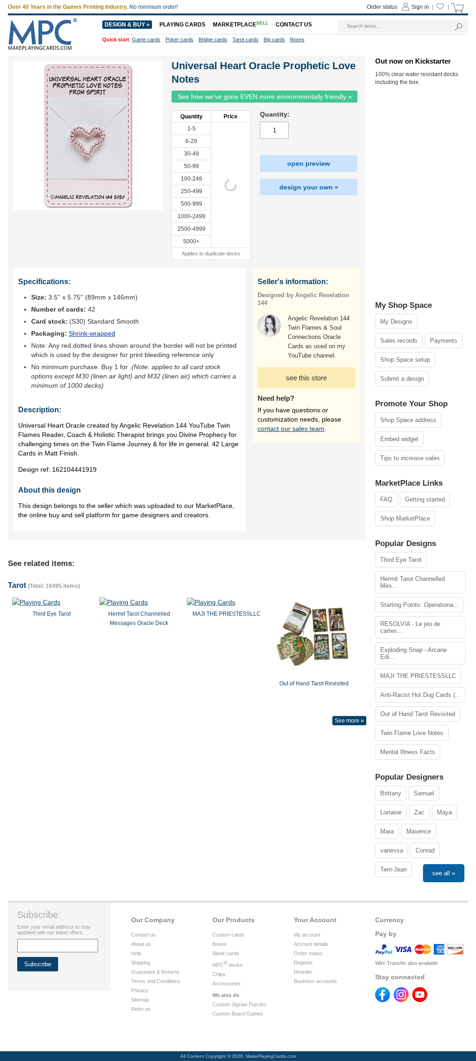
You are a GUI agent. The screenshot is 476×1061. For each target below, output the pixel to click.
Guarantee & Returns (155, 972)
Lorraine (391, 812)
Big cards (274, 39)
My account (307, 934)
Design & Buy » (127, 24)
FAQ (386, 499)
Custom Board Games (237, 1013)
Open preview (308, 163)
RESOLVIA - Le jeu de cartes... (410, 627)
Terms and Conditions (155, 981)
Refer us (141, 1009)
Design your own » (308, 187)
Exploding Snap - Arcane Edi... (413, 653)
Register (303, 962)
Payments (443, 340)
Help (136, 953)
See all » (443, 873)
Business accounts (315, 981)
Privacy (139, 990)
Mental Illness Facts (407, 752)
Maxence (418, 831)
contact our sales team (291, 428)
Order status (308, 953)
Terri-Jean (393, 869)
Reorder (303, 972)
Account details (311, 944)
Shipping (140, 962)
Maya (444, 812)
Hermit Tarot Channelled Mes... (412, 582)
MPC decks (227, 965)
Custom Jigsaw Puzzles (239, 1004)
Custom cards (228, 934)
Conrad (425, 850)
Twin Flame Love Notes (411, 732)
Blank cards (225, 953)
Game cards (146, 39)
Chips (218, 974)
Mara (387, 831)
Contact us (143, 934)
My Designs (396, 321)
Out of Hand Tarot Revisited (417, 713)
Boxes (219, 944)
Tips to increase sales (410, 458)
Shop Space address (408, 420)
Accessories (226, 983)
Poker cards (179, 39)
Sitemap (140, 999)
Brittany (390, 793)
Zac (419, 812)
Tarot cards (245, 39)
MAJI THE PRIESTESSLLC (418, 675)
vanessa (391, 850)
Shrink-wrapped (92, 333)
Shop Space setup (405, 359)
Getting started (425, 499)
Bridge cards (212, 39)
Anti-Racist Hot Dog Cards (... (420, 694)
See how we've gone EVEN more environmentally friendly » (265, 96)
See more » (349, 720)
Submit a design (402, 378)
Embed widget (399, 439)
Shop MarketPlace (405, 518)
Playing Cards (182, 24)
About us (141, 944)
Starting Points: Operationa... (419, 604)
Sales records (398, 340)
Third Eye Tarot (401, 559)
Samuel (424, 793)
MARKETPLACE (240, 24)
